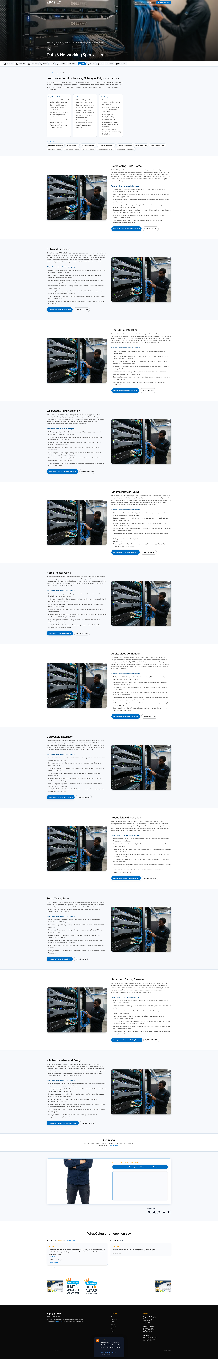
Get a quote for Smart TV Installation (60, 959)
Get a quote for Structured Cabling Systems (126, 1040)
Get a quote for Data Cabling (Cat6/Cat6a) (126, 228)
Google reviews (166, 1350)
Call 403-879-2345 (150, 228)
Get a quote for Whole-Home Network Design (63, 1123)
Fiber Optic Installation (88, 145)
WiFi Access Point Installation (106, 145)
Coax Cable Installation (54, 149)
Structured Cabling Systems (106, 149)
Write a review (71, 1240)
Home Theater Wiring (141, 145)
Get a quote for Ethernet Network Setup (125, 552)
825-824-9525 (147, 1322)
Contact (113, 1326)
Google (52, 1240)
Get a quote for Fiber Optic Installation (125, 390)
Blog (112, 1321)
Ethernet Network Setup (125, 145)
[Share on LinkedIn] (159, 1212)
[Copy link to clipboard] (169, 1212)
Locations (113, 1319)
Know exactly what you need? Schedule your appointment (140, 1167)
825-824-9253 (147, 1340)
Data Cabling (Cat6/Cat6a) (55, 145)
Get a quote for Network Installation (60, 309)
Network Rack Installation (72, 149)
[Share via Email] (164, 1212)
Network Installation (72, 145)
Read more (52, 1256)
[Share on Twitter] (154, 1212)
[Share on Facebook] (149, 1212)
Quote (113, 1324)
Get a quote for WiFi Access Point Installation (62, 471)
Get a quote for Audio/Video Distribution (125, 716)
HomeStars (116, 1240)
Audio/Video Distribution (157, 145)
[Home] (54, 3)
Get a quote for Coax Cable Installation (61, 797)
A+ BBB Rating (59, 1321)
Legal (112, 1331)
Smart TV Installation (88, 149)
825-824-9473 (147, 1331)
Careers (113, 1329)
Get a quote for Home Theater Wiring (60, 633)
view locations (114, 1145)
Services (54, 73)
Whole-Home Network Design (125, 149)
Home (48, 73)
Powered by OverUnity (52, 1267)
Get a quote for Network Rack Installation (126, 878)
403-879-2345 (51, 1319)
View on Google (53, 1262)
